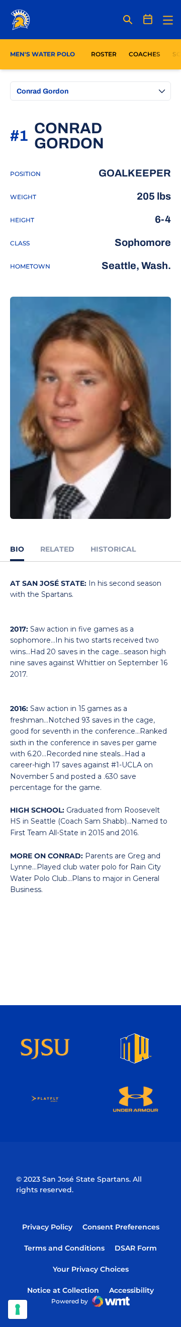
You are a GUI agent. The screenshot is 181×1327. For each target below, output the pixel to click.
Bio (17, 549)
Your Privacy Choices (91, 1269)
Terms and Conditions (64, 1248)
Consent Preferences (120, 1226)
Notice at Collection (63, 1290)
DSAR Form (136, 1248)
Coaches (144, 54)
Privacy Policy (47, 1226)
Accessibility (131, 1290)
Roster (104, 54)
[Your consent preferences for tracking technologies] (17, 1309)
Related (57, 549)
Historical (113, 549)
